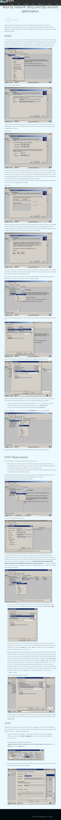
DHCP (9, 18)
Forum (57, 4)
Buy (33, 4)
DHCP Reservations (12, 20)
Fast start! (39, 403)
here (29, 649)
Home (11, 4)
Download (26, 4)
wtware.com (44, 816)
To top (51, 816)
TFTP (8, 22)
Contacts (50, 4)
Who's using (41, 4)
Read (18, 4)
